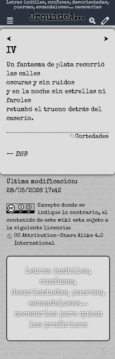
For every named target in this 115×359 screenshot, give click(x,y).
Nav (10, 21)
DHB (21, 154)
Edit (105, 21)
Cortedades (92, 137)
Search (92, 21)
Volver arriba (104, 348)
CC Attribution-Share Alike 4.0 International (58, 239)
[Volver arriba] (104, 348)
